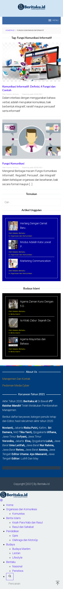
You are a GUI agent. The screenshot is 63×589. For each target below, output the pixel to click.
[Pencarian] (9, 576)
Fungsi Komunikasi (13, 163)
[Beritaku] (31, 6)
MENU (55, 20)
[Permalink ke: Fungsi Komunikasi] (31, 140)
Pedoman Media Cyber (15, 385)
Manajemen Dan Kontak (16, 378)
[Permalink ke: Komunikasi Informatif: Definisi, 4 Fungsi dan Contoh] (31, 63)
